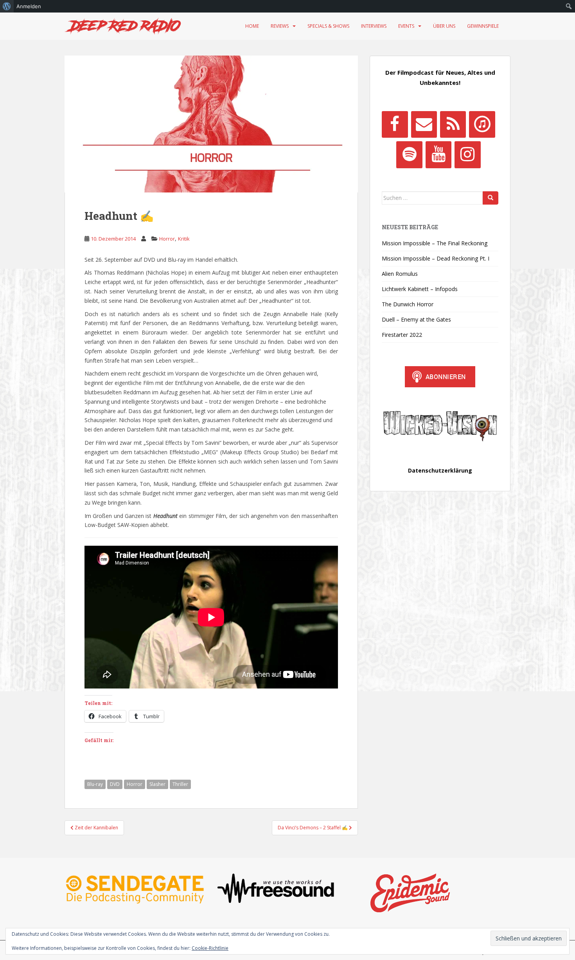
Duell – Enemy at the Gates (416, 319)
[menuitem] (7, 6)
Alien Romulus (400, 273)
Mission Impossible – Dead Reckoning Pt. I (435, 258)
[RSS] (453, 124)
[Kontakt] (424, 124)
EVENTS (406, 26)
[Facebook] (395, 124)
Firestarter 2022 (402, 334)
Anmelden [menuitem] (28, 6)
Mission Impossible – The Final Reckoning (434, 243)
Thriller (180, 784)
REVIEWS (280, 26)
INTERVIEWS (373, 26)
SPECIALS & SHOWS (328, 26)
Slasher (157, 784)
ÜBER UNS (444, 26)
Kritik (184, 238)
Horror (167, 238)
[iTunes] (482, 124)
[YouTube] (438, 154)
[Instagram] (467, 154)
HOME (252, 26)
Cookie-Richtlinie (210, 948)
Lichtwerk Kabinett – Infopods (420, 289)
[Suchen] (490, 198)
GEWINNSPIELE (483, 26)
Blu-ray (95, 784)
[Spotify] (409, 154)
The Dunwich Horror (407, 304)
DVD (115, 784)
